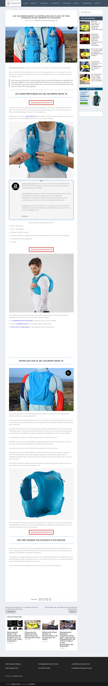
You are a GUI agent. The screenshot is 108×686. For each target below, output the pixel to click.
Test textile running (44, 668)
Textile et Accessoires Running (44, 20)
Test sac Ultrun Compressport (20, 327)
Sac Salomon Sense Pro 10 (41, 102)
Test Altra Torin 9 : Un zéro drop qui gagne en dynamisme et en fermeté (97, 52)
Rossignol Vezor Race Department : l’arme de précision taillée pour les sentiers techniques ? (96, 39)
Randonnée (67, 3)
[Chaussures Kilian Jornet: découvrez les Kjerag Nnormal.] (32, 625)
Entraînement (87, 3)
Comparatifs (44, 3)
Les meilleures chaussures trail (80, 664)
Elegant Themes (16, 684)
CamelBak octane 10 (22, 324)
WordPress (32, 684)
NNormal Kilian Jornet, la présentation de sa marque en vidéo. (50, 636)
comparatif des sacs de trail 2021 (22, 321)
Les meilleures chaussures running (82, 668)
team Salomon (31, 116)
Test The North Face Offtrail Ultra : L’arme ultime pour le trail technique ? (96, 78)
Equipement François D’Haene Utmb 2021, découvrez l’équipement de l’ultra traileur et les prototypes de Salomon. (67, 639)
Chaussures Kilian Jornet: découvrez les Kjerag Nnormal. (32, 635)
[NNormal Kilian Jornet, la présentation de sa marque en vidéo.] (50, 625)
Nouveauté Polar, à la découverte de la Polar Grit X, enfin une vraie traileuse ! (14, 636)
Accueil (25, 3)
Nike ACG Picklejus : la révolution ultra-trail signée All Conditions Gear (97, 25)
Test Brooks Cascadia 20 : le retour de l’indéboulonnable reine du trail (96, 65)
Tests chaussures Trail (11, 668)
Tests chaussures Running (12, 664)
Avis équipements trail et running (48, 664)
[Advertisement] (41, 344)
